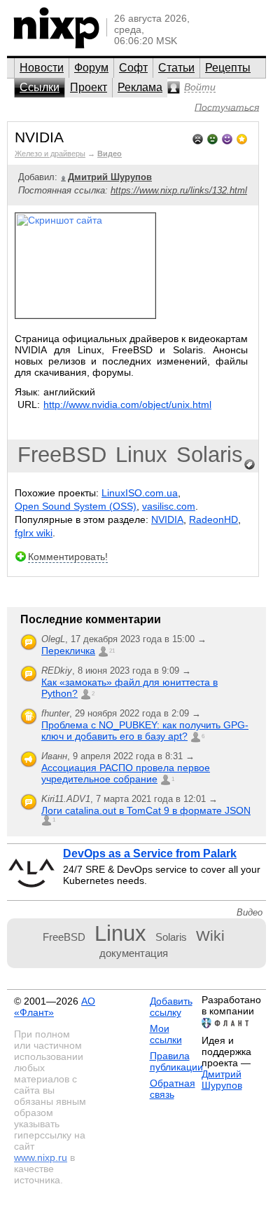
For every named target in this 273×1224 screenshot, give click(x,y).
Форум (91, 68)
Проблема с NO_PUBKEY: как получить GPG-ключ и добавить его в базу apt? (144, 730)
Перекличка (68, 650)
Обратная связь (172, 1088)
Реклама (140, 87)
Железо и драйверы (50, 153)
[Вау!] (242, 137)
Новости (42, 68)
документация (133, 953)
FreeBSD (62, 454)
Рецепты (228, 68)
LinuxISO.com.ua (140, 492)
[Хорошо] (227, 137)
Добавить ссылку (171, 1006)
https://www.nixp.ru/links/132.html (179, 190)
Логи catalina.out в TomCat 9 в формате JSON (146, 810)
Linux (141, 454)
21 (112, 651)
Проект (88, 87)
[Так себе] (212, 137)
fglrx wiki (33, 532)
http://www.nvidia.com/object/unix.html (127, 404)
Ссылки (39, 87)
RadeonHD (213, 519)
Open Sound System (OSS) (75, 506)
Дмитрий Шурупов (222, 1079)
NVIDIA (167, 519)
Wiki (210, 935)
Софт (133, 68)
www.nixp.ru (40, 1157)
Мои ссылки (166, 1034)
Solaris (209, 454)
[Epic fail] (197, 137)
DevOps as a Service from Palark (150, 853)
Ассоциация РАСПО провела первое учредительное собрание (125, 773)
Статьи (176, 68)
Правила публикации (176, 1061)
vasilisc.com (168, 506)
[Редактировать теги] (249, 464)
